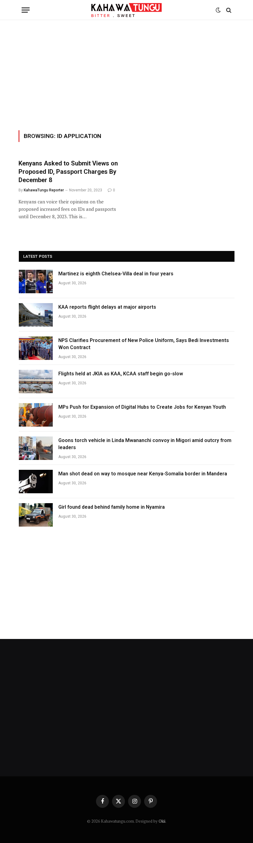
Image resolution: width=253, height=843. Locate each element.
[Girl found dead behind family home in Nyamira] (36, 515)
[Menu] (26, 10)
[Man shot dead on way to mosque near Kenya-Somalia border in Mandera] (36, 481)
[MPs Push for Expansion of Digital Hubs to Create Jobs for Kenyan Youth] (36, 415)
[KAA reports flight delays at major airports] (36, 315)
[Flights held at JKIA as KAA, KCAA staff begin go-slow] (36, 381)
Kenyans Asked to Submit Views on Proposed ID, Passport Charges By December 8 (68, 172)
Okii (162, 821)
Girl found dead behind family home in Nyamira (111, 507)
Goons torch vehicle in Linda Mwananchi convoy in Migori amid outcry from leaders (144, 443)
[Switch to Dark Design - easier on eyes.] (218, 10)
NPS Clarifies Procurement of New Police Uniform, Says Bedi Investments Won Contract (143, 343)
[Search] (228, 10)
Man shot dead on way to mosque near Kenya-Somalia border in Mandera (142, 474)
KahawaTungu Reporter (44, 190)
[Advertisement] (126, 74)
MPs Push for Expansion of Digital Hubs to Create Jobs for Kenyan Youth (142, 407)
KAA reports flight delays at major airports (107, 307)
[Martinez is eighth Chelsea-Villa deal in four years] (36, 281)
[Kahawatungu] (126, 10)
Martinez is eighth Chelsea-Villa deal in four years (115, 274)
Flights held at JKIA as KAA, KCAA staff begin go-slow (120, 374)
